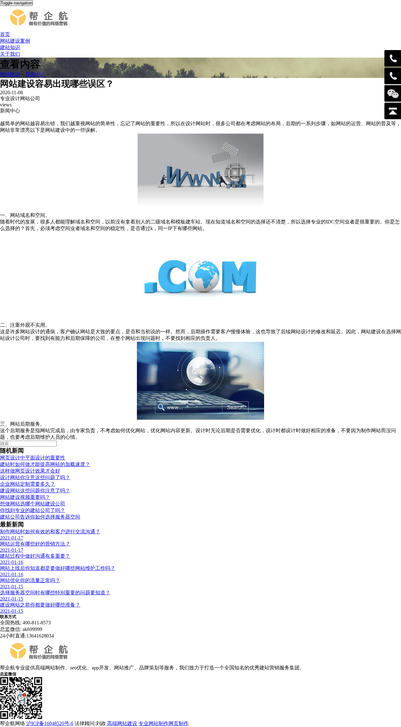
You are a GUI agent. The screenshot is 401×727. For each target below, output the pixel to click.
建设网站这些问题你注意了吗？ (35, 490)
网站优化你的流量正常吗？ (30, 580)
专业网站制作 (153, 723)
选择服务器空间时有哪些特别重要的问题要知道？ (55, 592)
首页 (5, 34)
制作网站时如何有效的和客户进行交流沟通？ (50, 531)
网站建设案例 (15, 41)
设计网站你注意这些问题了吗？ (35, 477)
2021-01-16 (11, 562)
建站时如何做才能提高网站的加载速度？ (45, 464)
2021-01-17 (11, 537)
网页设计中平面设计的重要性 (32, 457)
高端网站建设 (122, 723)
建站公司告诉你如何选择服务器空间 (40, 517)
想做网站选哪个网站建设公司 (32, 503)
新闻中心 (35, 74)
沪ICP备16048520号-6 (49, 723)
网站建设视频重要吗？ (25, 497)
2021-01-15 (11, 586)
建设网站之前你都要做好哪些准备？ (40, 604)
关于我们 (10, 54)
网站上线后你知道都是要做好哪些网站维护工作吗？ (57, 568)
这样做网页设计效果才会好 (30, 471)
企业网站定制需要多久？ (27, 484)
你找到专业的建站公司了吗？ (32, 510)
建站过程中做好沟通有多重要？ (35, 556)
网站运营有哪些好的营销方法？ (35, 543)
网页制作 (179, 723)
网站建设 (10, 74)
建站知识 (10, 47)
